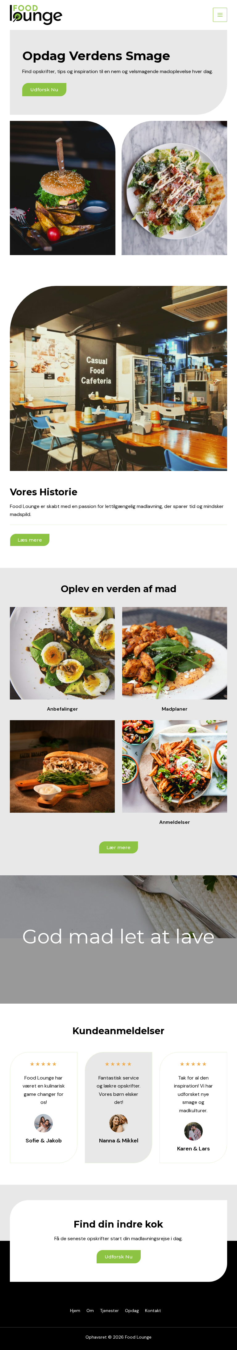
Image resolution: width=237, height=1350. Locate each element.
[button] (30, 540)
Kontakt (153, 1310)
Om (90, 1310)
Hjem (75, 1310)
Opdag (132, 1310)
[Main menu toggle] (220, 15)
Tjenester (109, 1310)
